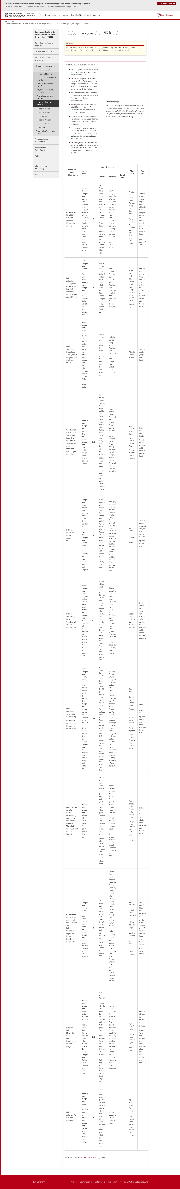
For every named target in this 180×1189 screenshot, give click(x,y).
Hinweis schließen (168, 4)
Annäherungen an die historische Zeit (47, 78)
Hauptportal (71, 6)
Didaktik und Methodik (43, 51)
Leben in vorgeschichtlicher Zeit (46, 84)
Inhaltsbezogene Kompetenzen (41, 148)
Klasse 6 (87, 24)
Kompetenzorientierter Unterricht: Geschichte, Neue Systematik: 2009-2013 (72, 15)
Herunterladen (89, 1157)
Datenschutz (100, 1182)
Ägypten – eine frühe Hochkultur (45, 91)
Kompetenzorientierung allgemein (44, 44)
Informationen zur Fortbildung (42, 167)
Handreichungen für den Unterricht (44, 58)
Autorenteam (40, 174)
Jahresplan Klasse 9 (43, 116)
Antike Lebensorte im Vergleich (45, 97)
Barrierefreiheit (86, 1182)
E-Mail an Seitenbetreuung (137, 1182)
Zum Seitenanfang (40, 1182)
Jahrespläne (40, 127)
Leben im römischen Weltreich (45, 103)
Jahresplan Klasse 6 (44, 74)
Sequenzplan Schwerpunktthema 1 (46, 132)
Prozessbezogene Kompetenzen (41, 140)
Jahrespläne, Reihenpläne (72, 24)
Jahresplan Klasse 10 (44, 120)
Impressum (112, 1182)
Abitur (37, 156)
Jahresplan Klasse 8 (44, 109)
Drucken (74, 1182)
